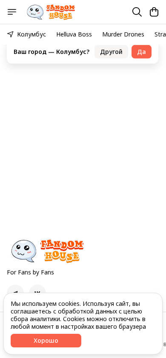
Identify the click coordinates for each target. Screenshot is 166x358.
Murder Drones (123, 34)
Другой (111, 46)
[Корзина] (154, 12)
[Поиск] (137, 12)
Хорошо (46, 340)
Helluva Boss (74, 34)
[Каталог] (12, 12)
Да (141, 46)
